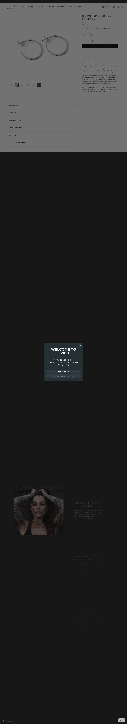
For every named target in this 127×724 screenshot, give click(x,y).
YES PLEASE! (63, 371)
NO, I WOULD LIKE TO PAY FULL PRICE (63, 376)
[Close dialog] (80, 345)
